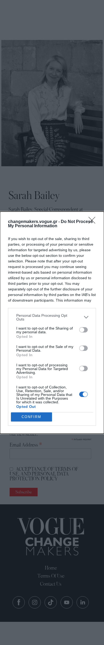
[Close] (94, 222)
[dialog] (52, 323)
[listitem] (52, 317)
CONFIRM (31, 417)
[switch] (83, 329)
